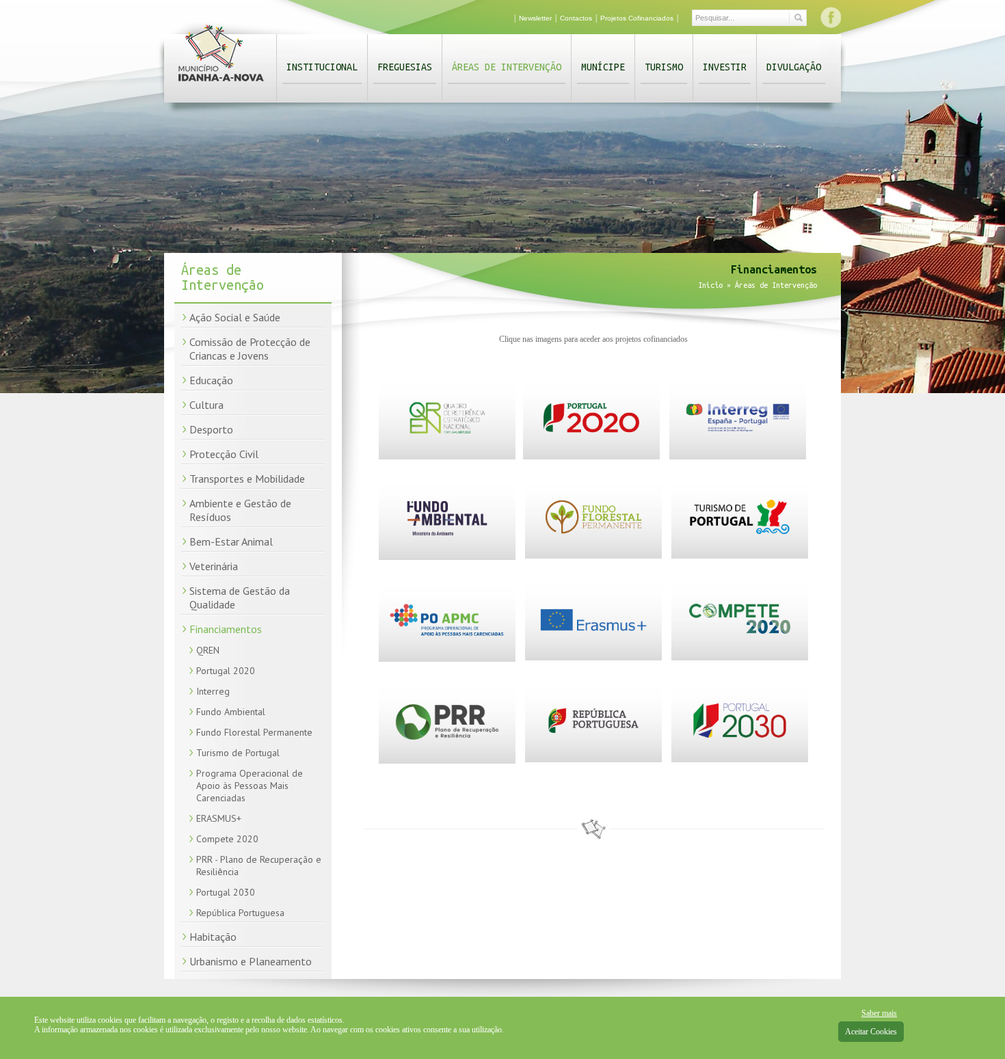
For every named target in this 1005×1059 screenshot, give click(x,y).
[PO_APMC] (447, 659)
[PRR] (447, 761)
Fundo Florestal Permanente (254, 732)
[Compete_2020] (739, 657)
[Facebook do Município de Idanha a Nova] (830, 17)
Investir (725, 67)
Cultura (206, 405)
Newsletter (535, 18)
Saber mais (879, 1013)
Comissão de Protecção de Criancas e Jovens (249, 348)
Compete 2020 (227, 839)
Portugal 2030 (225, 892)
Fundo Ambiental (230, 712)
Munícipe (603, 67)
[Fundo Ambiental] (447, 557)
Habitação (213, 936)
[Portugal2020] (591, 456)
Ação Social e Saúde (234, 317)
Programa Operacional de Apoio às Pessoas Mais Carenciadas (249, 785)
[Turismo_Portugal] (739, 556)
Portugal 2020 (225, 671)
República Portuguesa (240, 913)
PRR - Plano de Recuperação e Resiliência (258, 865)
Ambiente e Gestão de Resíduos (240, 510)
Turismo (664, 67)
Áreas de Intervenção (506, 67)
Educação (211, 380)
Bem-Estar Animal (231, 541)
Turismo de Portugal (238, 753)
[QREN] (447, 456)
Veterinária (213, 566)
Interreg (213, 691)
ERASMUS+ (218, 818)
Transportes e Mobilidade (247, 478)
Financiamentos (225, 629)
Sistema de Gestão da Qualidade (239, 597)
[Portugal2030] (739, 759)
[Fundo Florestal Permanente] (593, 556)
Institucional (322, 67)
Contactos (576, 18)
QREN (207, 650)
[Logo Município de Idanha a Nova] (221, 84)
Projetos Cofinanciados (636, 18)
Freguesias (404, 67)
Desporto (211, 429)
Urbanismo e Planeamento (250, 961)
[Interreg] (737, 456)
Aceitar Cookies (871, 1031)
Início (710, 285)
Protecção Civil (223, 454)
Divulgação (793, 67)
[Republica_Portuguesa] (593, 759)
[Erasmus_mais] (593, 657)
